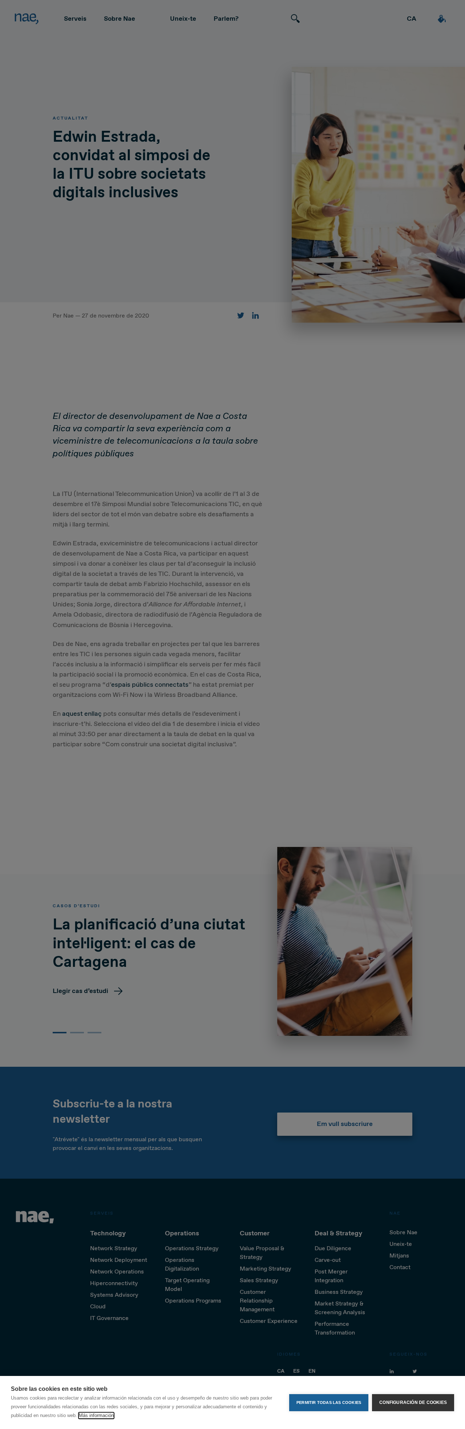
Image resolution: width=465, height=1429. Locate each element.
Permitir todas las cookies (328, 1402)
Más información (96, 1415)
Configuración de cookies (413, 1402)
